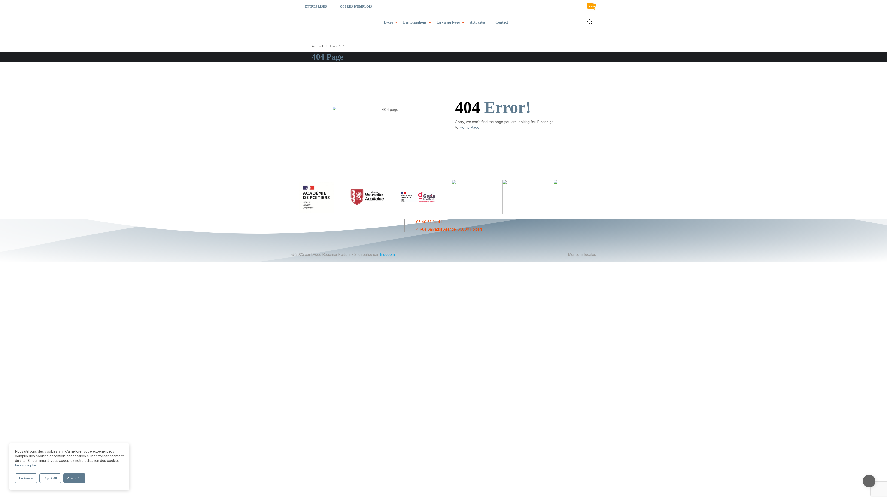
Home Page (469, 127)
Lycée (388, 22)
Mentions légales (582, 254)
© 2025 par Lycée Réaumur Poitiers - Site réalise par (334, 254)
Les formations (414, 22)
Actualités (477, 22)
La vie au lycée (448, 22)
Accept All (74, 478)
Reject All (50, 478)
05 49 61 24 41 (429, 221)
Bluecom (387, 254)
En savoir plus (26, 465)
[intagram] (446, 239)
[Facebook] (438, 239)
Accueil (317, 46)
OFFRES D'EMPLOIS (356, 6)
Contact (501, 22)
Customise (26, 478)
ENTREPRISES (316, 6)
